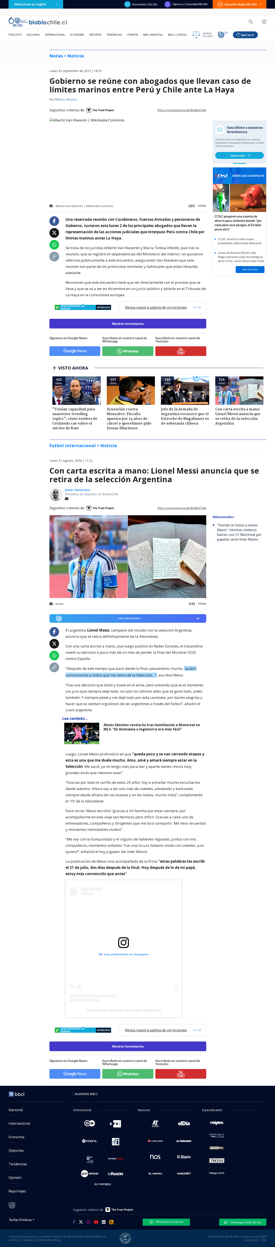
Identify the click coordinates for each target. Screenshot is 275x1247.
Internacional (55, 35)
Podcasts (15, 35)
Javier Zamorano (77, 490)
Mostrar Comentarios (128, 323)
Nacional (33, 35)
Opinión (132, 35)
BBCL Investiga (153, 35)
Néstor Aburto (66, 99)
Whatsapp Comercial (169, 1222)
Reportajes (17, 1191)
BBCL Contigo (177, 35)
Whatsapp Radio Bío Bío (245, 1222)
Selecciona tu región (30, 4)
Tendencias (114, 35)
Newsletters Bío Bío (144, 4)
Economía (77, 35)
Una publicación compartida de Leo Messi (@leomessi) (123, 1010)
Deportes (95, 35)
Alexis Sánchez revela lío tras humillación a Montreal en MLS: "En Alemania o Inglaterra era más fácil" (152, 727)
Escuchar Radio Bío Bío (241, 4)
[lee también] (82, 733)
